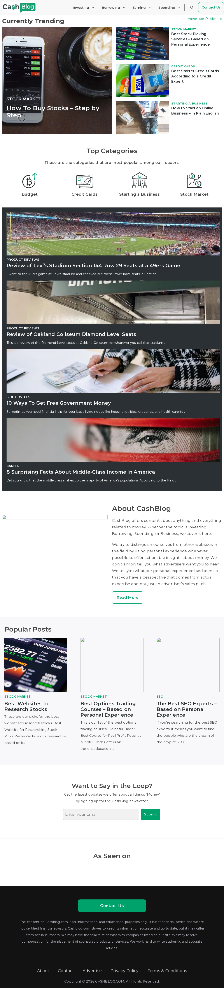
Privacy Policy (124, 970)
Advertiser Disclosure (205, 19)
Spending (166, 7)
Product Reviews (23, 260)
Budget (30, 194)
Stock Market (24, 99)
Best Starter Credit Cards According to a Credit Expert (195, 76)
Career (13, 466)
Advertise (92, 970)
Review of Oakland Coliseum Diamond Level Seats (71, 334)
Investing (81, 7)
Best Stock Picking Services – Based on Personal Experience (190, 39)
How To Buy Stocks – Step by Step (53, 111)
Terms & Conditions (167, 970)
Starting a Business (189, 103)
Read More (127, 597)
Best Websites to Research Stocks (26, 706)
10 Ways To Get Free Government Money (59, 403)
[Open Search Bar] (192, 7)
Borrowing (111, 7)
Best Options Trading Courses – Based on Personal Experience (108, 709)
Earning (139, 7)
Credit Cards (183, 66)
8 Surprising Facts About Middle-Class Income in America (81, 472)
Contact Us (112, 905)
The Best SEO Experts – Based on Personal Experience (187, 709)
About (43, 970)
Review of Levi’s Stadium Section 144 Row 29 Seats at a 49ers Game (93, 266)
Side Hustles (18, 397)
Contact (66, 970)
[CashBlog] (19, 7)
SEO (160, 697)
